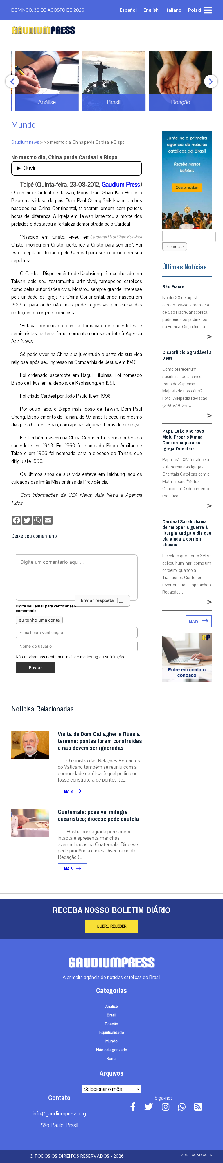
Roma (111, 1058)
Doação (111, 1024)
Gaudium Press (121, 184)
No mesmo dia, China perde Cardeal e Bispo (64, 157)
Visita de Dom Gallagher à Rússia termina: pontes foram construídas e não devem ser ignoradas (100, 741)
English (151, 9)
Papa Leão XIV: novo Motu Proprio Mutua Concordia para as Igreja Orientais (183, 440)
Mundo (23, 125)
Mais (68, 791)
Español (128, 9)
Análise (111, 1006)
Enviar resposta (97, 600)
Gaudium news (25, 142)
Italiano (173, 9)
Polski (194, 9)
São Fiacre (173, 287)
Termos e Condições (193, 1155)
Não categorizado (111, 1050)
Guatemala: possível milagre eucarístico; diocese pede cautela (98, 815)
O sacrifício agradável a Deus (187, 355)
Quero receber (111, 926)
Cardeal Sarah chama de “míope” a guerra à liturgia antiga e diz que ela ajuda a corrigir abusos (186, 533)
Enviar (35, 667)
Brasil (111, 1015)
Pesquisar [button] (175, 246)
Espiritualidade (111, 1032)
